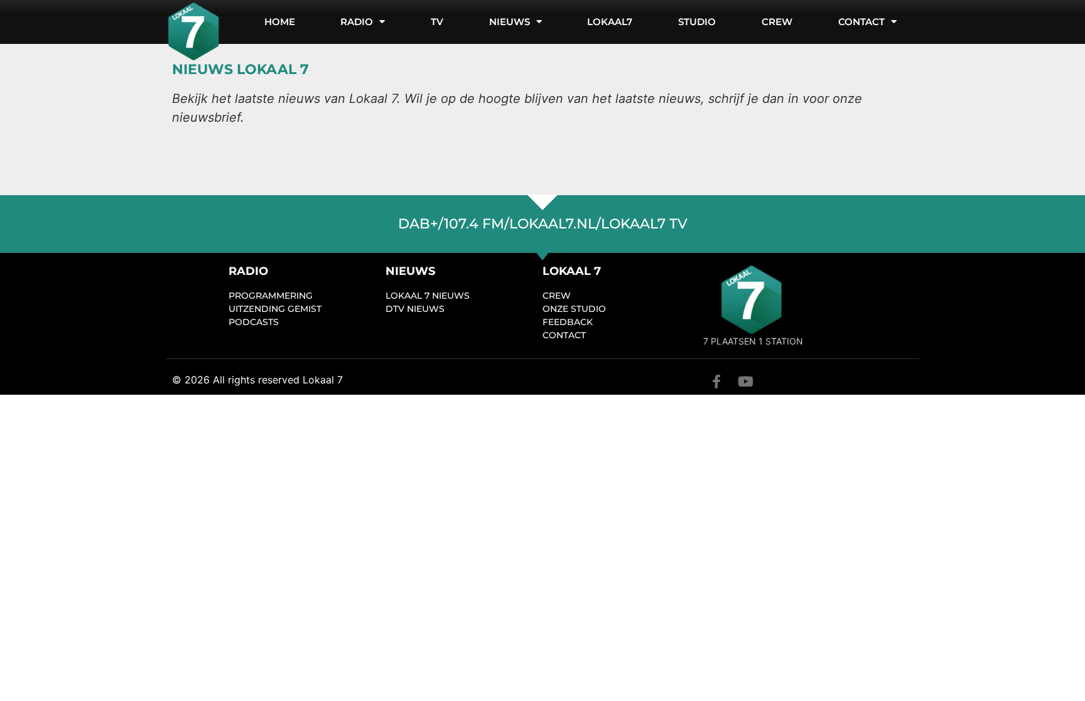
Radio (356, 22)
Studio (697, 22)
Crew (777, 22)
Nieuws (509, 22)
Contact (861, 22)
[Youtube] (745, 381)
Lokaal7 (609, 22)
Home (279, 22)
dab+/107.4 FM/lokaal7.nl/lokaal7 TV (543, 223)
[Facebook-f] (716, 381)
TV (437, 22)
